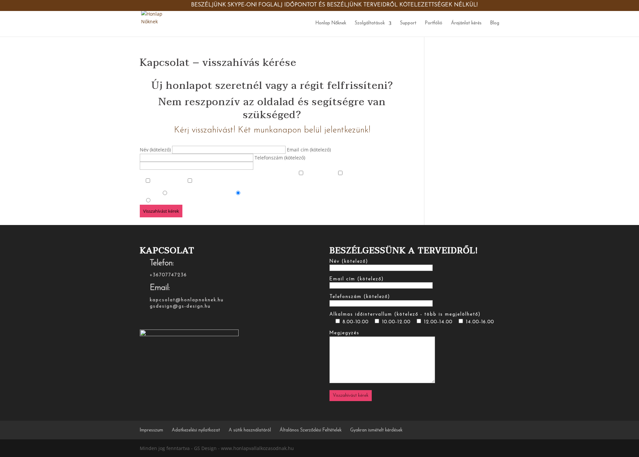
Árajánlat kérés (466, 23)
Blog (494, 23)
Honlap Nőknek (331, 23)
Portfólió (433, 23)
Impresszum (151, 430)
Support (408, 23)
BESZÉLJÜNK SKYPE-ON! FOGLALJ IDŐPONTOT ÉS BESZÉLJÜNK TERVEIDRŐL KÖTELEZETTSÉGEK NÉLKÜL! (334, 5)
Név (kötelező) (156, 149)
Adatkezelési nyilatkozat (196, 430)
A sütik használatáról (250, 430)
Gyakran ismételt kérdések (376, 430)
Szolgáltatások (370, 23)
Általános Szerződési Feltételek (310, 430)
